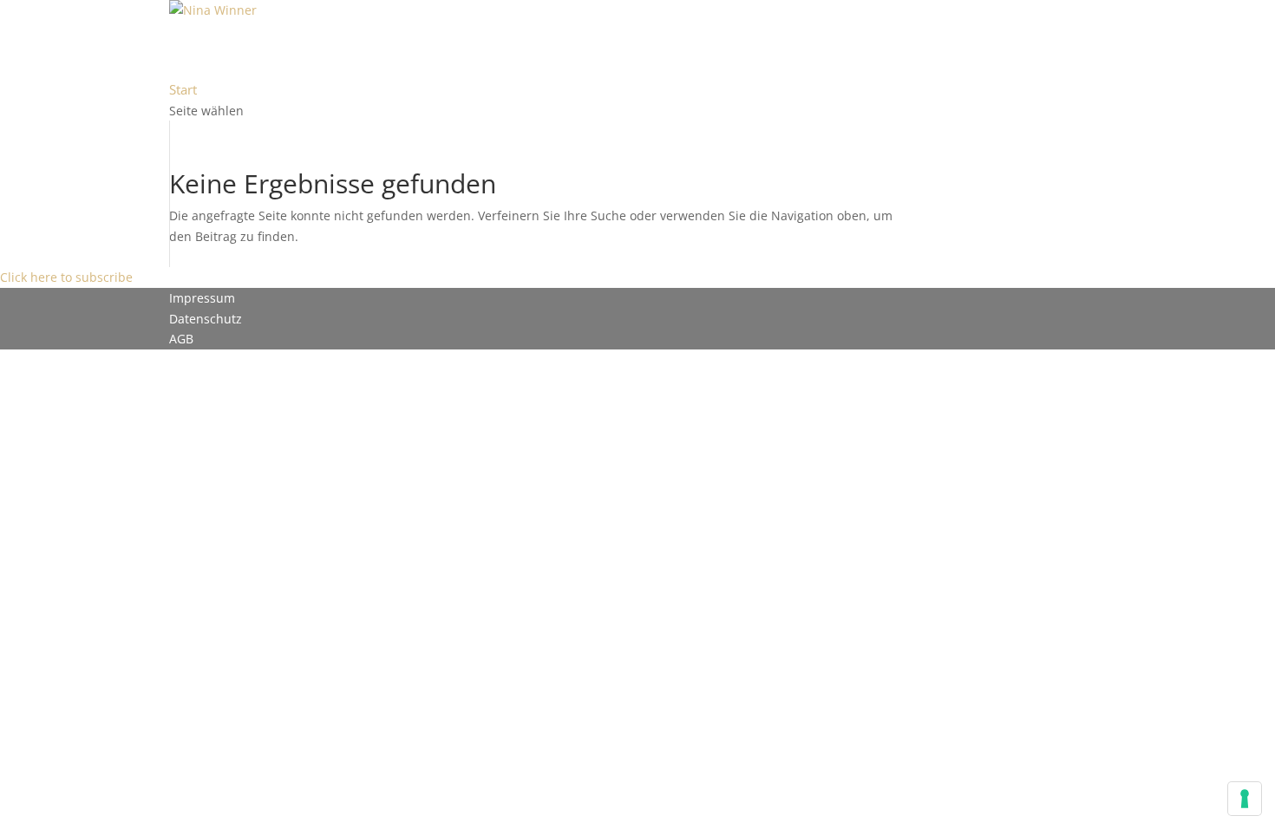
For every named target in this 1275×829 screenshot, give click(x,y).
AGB (181, 338)
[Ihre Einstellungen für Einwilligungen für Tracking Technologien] (1244, 798)
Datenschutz (205, 318)
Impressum (202, 298)
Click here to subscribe (66, 277)
